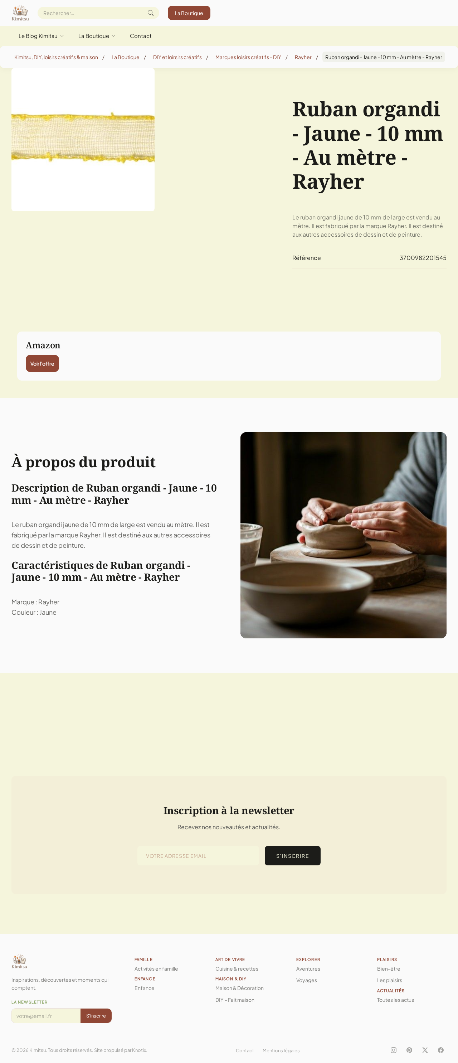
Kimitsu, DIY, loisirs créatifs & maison (56, 57)
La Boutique (189, 13)
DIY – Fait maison (234, 999)
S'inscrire (96, 1016)
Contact (141, 35)
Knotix (139, 1050)
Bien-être (388, 968)
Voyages (306, 980)
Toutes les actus (395, 999)
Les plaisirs (389, 980)
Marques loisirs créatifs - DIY (248, 57)
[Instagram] (393, 1050)
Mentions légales (281, 1050)
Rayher (303, 57)
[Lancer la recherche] (150, 13)
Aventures (308, 968)
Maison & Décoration (239, 988)
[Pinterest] (409, 1050)
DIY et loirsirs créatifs (177, 57)
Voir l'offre (42, 363)
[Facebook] (441, 1050)
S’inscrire (292, 855)
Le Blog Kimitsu (38, 35)
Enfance (145, 988)
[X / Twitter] (425, 1050)
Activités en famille (156, 968)
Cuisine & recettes (236, 968)
